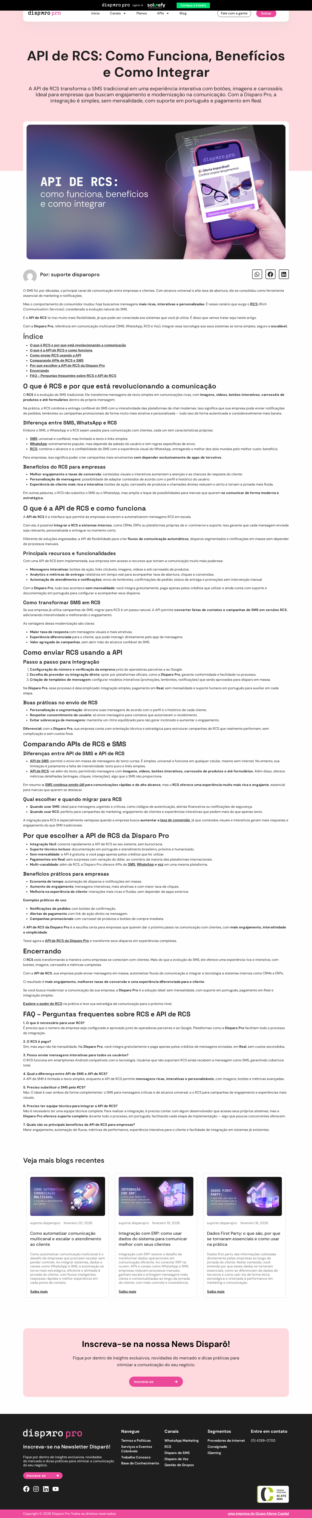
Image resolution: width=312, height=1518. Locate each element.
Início (95, 13)
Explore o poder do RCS (42, 1004)
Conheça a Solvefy (193, 5)
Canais (115, 13)
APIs (160, 13)
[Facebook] (26, 1489)
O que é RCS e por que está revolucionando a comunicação (78, 345)
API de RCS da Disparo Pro (67, 941)
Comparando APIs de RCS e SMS (57, 360)
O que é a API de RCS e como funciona (61, 350)
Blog (183, 13)
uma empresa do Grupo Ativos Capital (258, 1513)
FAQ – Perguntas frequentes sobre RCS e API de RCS (73, 376)
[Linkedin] (46, 1489)
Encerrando (39, 371)
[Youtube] (55, 1489)
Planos (141, 13)
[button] (257, 274)
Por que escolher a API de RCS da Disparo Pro (67, 365)
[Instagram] (36, 1489)
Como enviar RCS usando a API (55, 355)
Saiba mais (39, 1291)
